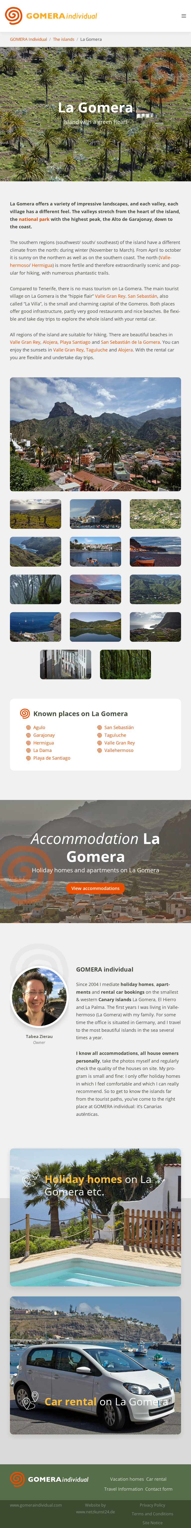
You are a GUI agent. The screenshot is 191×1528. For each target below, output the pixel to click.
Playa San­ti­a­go (75, 342)
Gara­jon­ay (44, 735)
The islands (63, 39)
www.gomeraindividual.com (36, 1505)
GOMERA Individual (28, 39)
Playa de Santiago (51, 758)
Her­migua (42, 265)
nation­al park (34, 219)
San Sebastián (142, 296)
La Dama (42, 750)
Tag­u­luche (97, 350)
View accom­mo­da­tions (95, 888)
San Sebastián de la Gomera (130, 342)
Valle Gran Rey (109, 296)
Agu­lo (39, 727)
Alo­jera (50, 342)
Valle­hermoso (119, 750)
